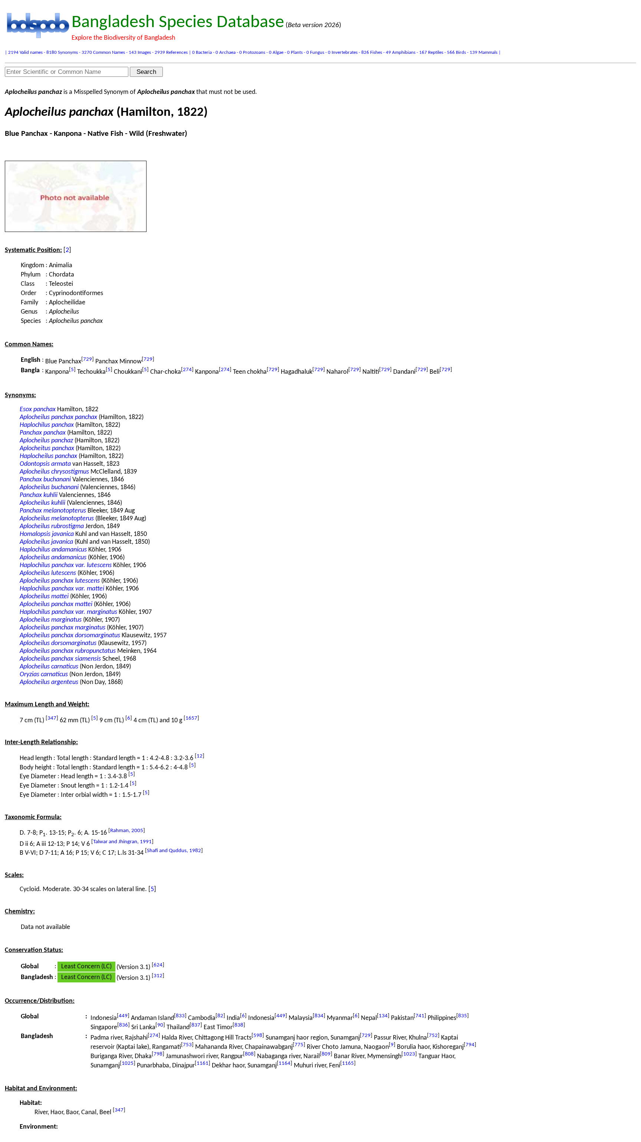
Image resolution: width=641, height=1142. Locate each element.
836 (123, 1025)
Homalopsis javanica (47, 534)
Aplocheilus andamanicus (53, 557)
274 (187, 370)
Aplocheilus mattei (44, 596)
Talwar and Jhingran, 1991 (122, 842)
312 (158, 976)
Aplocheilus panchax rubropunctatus (68, 651)
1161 (202, 1063)
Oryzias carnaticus (44, 674)
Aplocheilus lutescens (48, 573)
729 (87, 359)
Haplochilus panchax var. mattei (62, 589)
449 (123, 1016)
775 (299, 1045)
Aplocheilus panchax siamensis (60, 659)
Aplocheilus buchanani (49, 487)
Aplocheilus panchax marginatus (62, 628)
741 (419, 1016)
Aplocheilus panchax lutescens (60, 581)
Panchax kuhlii (38, 495)
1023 (409, 1054)
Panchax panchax (43, 433)
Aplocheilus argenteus (49, 682)
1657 (191, 718)
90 (160, 1025)
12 (200, 756)
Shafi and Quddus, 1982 (174, 851)
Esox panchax (38, 409)
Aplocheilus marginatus (51, 620)
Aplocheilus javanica (46, 542)
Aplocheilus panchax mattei (56, 604)
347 (51, 718)
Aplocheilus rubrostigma (52, 526)
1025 (128, 1063)
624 (158, 965)
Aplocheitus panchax (47, 448)
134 (383, 1016)
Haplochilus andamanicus (53, 550)
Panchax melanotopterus (53, 511)
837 (195, 1025)
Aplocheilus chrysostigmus (54, 472)
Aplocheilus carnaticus (49, 667)
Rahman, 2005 (126, 831)
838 (238, 1025)
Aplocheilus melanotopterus (57, 519)
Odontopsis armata (45, 464)
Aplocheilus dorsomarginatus (58, 643)
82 (220, 1016)
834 (319, 1016)
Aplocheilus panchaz (46, 441)
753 (187, 1045)
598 (257, 1035)
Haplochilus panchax (47, 425)
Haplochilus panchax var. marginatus (68, 612)
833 (180, 1016)
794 (470, 1045)
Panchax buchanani (45, 480)
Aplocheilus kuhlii (42, 503)
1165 (348, 1063)
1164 (284, 1063)
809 (326, 1054)
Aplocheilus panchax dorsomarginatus (70, 635)
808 (249, 1054)
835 (462, 1016)
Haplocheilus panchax (48, 456)
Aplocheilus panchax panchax (58, 417)
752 (433, 1035)
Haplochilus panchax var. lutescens (66, 565)
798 (158, 1054)
